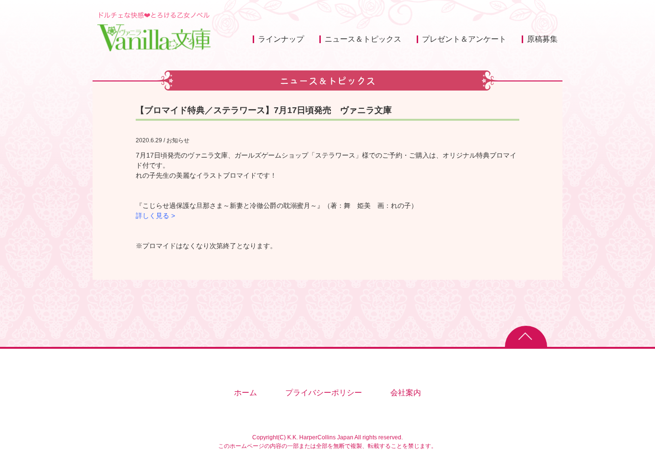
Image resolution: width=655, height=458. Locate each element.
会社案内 (405, 393)
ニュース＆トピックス (363, 39)
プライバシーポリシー (323, 393)
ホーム (245, 393)
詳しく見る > (155, 215)
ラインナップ (281, 39)
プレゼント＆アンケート (464, 39)
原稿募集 (542, 39)
